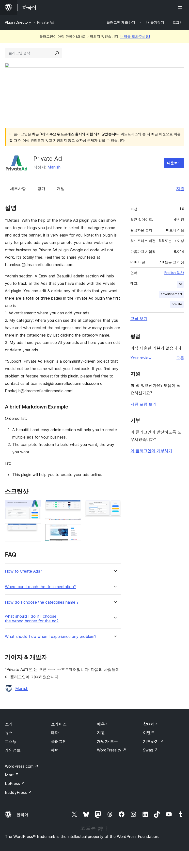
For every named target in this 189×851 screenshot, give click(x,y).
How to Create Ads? (23, 571)
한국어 (22, 814)
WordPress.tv (111, 750)
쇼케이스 (59, 723)
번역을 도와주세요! (135, 36)
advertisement (171, 294)
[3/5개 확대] (74, 506)
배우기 (103, 723)
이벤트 (149, 732)
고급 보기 (138, 318)
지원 (180, 188)
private (177, 304)
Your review (141, 357)
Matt (12, 774)
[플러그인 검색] (57, 53)
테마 (55, 732)
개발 (61, 188)
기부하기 (153, 741)
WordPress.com (21, 766)
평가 (41, 188)
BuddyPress (18, 792)
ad (180, 284)
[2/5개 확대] (34, 530)
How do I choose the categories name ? (42, 602)
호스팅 (11, 741)
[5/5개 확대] (114, 506)
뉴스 (9, 732)
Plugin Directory (18, 22)
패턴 (55, 750)
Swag (150, 750)
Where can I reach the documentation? (40, 586)
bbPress (15, 783)
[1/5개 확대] (34, 506)
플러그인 (59, 741)
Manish (54, 167)
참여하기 (151, 723)
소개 (9, 723)
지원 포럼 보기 (143, 404)
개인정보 (13, 750)
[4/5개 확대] (74, 530)
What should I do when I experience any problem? (50, 636)
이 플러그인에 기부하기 (151, 450)
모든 (180, 357)
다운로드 (174, 163)
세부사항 (18, 188)
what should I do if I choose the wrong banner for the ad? (32, 618)
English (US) (174, 273)
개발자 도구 (107, 741)
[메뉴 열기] (181, 7)
